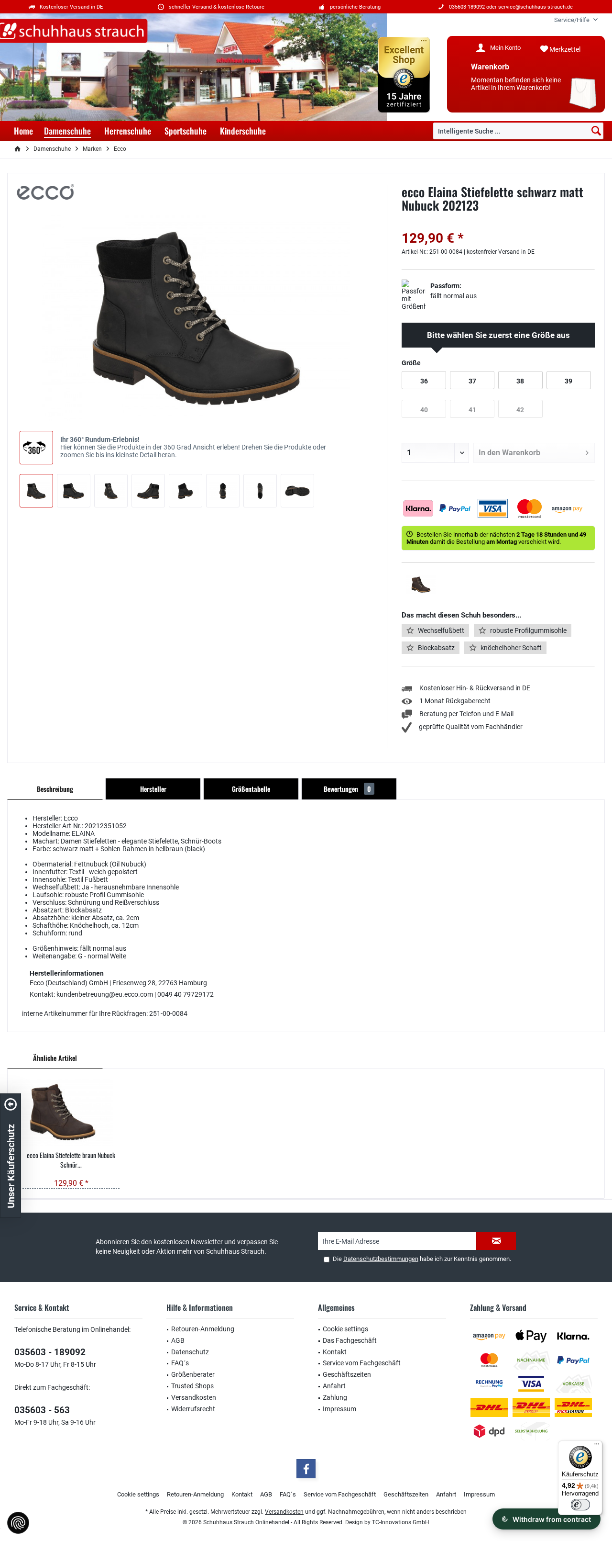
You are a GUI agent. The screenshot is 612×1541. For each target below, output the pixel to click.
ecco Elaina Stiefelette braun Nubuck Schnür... (71, 1160)
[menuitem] (572, 20)
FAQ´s (180, 1363)
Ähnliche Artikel (55, 1058)
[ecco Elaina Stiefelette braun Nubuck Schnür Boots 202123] (71, 1112)
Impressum (339, 1409)
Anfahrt (334, 1386)
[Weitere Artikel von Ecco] (45, 191)
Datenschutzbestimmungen (380, 1258)
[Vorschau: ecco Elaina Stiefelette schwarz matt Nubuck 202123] (36, 490)
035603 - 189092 (50, 1352)
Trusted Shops (192, 1386)
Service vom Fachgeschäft (362, 1363)
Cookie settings (345, 1329)
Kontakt (335, 1352)
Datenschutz (190, 1352)
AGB (178, 1340)
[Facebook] (306, 1468)
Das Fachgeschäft (350, 1340)
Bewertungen (347, 789)
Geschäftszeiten (347, 1374)
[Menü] (596, 1446)
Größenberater (193, 1374)
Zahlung (335, 1397)
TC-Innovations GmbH (400, 1522)
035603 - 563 (42, 1410)
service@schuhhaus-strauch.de (535, 7)
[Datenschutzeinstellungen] (18, 1523)
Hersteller (153, 789)
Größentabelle (251, 789)
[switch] (580, 1504)
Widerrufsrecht (193, 1409)
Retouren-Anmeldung (202, 1329)
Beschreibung (55, 789)
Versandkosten (193, 1397)
